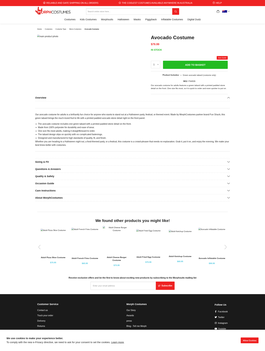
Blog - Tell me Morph (136, 326)
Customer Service (47, 304)
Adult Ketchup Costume (180, 256)
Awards (130, 315)
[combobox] (129, 11)
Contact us (42, 310)
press (129, 321)
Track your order (45, 315)
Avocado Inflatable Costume (212, 258)
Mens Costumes (75, 29)
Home (39, 29)
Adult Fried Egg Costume (148, 257)
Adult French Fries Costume (85, 258)
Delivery (41, 321)
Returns (41, 326)
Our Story (131, 310)
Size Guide (222, 58)
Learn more (117, 342)
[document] (132, 340)
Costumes (49, 29)
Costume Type (61, 29)
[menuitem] (70, 19)
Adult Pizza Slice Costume (53, 257)
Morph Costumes (136, 304)
